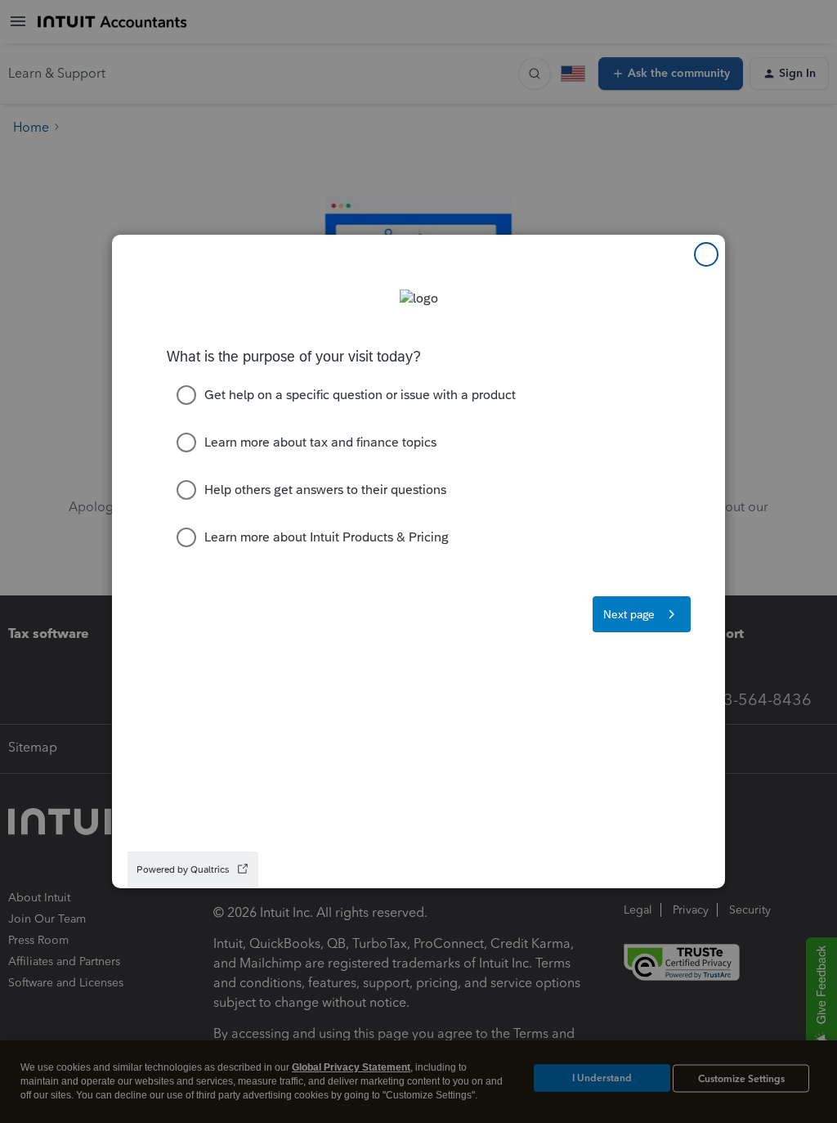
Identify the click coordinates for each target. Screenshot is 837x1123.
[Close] (706, 254)
